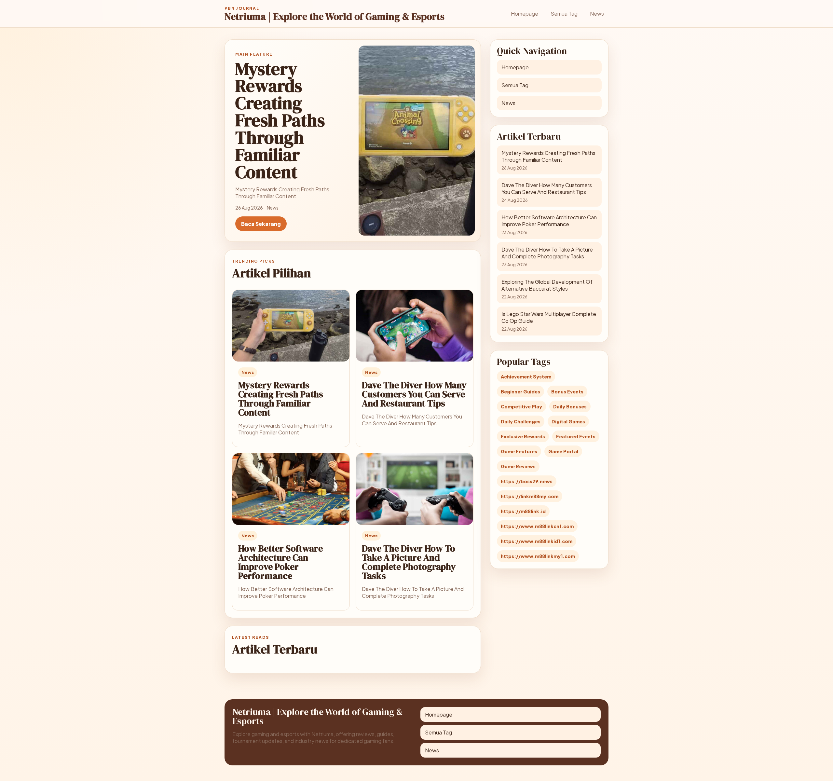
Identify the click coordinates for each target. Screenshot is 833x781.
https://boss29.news (527, 481)
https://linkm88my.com (529, 496)
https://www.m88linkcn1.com (537, 526)
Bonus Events (567, 391)
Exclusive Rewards (523, 436)
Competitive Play (521, 406)
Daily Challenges (520, 421)
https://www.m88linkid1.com (536, 541)
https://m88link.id (523, 511)
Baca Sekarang (261, 223)
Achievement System (526, 376)
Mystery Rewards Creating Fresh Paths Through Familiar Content (280, 398)
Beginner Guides (520, 391)
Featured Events (575, 436)
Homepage (524, 13)
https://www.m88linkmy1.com (538, 556)
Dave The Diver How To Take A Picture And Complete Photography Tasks (409, 562)
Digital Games (568, 421)
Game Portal (563, 451)
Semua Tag (564, 13)
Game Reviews (518, 466)
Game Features (519, 451)
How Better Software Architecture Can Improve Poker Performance (280, 562)
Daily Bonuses (570, 406)
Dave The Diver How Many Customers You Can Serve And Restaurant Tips (414, 394)
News (597, 13)
